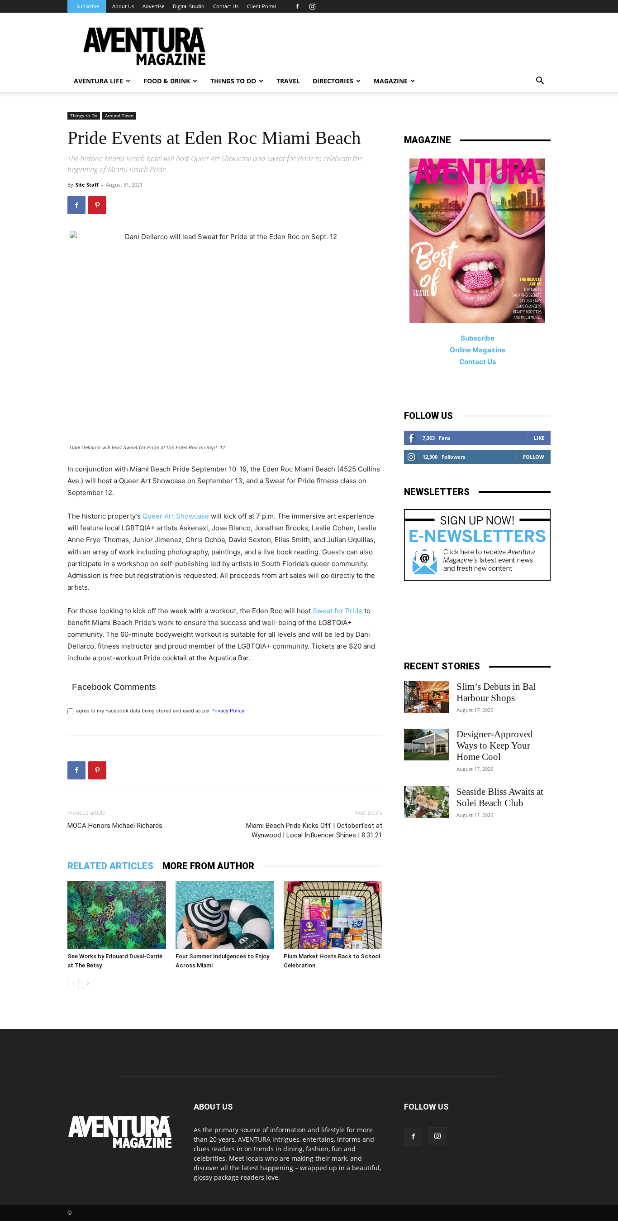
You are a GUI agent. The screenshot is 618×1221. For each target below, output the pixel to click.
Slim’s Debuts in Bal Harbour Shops (496, 692)
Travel (288, 81)
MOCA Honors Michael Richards (114, 826)
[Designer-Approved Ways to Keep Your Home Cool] (426, 744)
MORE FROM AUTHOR (208, 865)
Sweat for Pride (337, 610)
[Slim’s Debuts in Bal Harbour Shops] (426, 697)
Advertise (153, 6)
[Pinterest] (97, 205)
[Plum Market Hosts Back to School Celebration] (333, 915)
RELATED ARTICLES (110, 865)
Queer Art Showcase (176, 516)
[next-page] (87, 983)
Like (539, 437)
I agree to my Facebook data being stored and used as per (158, 710)
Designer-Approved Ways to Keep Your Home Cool (494, 745)
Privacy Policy (227, 710)
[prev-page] (73, 983)
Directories (333, 81)
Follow (533, 456)
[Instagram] (312, 6)
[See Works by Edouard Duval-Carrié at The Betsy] (116, 915)
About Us (123, 6)
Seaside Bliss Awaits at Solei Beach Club (499, 797)
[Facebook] (297, 6)
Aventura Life (98, 81)
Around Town (119, 115)
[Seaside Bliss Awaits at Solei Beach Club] (426, 802)
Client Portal (261, 6)
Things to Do (83, 115)
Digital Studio (188, 6)
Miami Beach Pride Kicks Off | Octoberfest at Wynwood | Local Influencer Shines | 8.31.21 (314, 830)
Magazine (391, 81)
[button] (540, 81)
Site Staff (87, 184)
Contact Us (225, 6)
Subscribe (87, 6)
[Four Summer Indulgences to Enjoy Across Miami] (225, 915)
